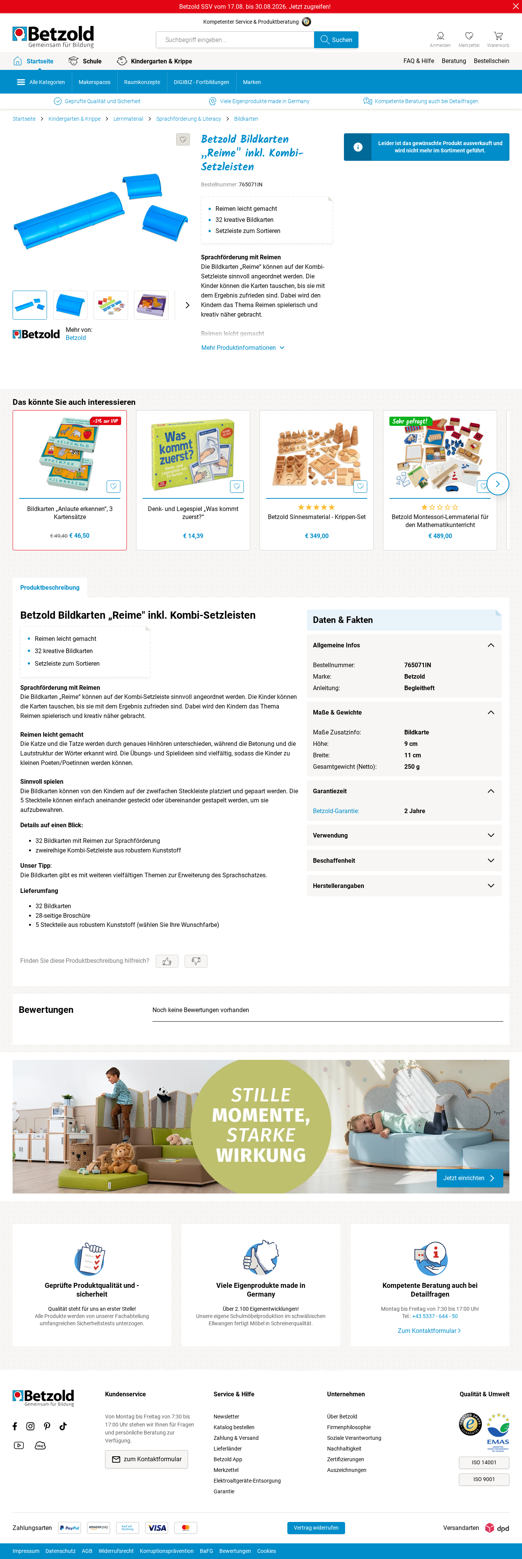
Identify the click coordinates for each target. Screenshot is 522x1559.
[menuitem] (419, 61)
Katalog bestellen (234, 1427)
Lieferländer (228, 1449)
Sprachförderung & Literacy (188, 118)
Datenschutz (60, 1551)
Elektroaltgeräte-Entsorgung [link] (247, 1481)
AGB (87, 1551)
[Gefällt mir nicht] (196, 961)
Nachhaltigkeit (344, 1449)
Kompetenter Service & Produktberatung (251, 22)
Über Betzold (342, 1416)
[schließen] (516, 6)
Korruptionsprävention (167, 1551)
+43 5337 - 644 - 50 (435, 1316)
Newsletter (226, 1416)
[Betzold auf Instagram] (30, 1427)
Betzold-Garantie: (336, 811)
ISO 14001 (484, 1462)
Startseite (24, 118)
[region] (261, 791)
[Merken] (183, 139)
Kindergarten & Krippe (75, 118)
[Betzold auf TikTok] (63, 1427)
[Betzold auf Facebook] (15, 1427)
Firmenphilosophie (349, 1427)
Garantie (224, 1491)
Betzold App (228, 1459)
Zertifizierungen (345, 1459)
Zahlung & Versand (236, 1438)
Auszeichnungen (346, 1470)
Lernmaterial (128, 118)
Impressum (26, 1551)
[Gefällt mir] (167, 961)
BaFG (206, 1551)
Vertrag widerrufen (316, 1528)
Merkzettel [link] (226, 1470)
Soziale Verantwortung (354, 1438)
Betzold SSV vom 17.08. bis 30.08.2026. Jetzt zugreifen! (255, 6)
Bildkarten (246, 118)
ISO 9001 (484, 1479)
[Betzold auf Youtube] (19, 1446)
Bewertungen (235, 1551)
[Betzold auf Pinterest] (47, 1427)
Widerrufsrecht (116, 1551)
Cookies (266, 1551)
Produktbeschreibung (49, 587)
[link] (469, 38)
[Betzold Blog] (40, 1446)
